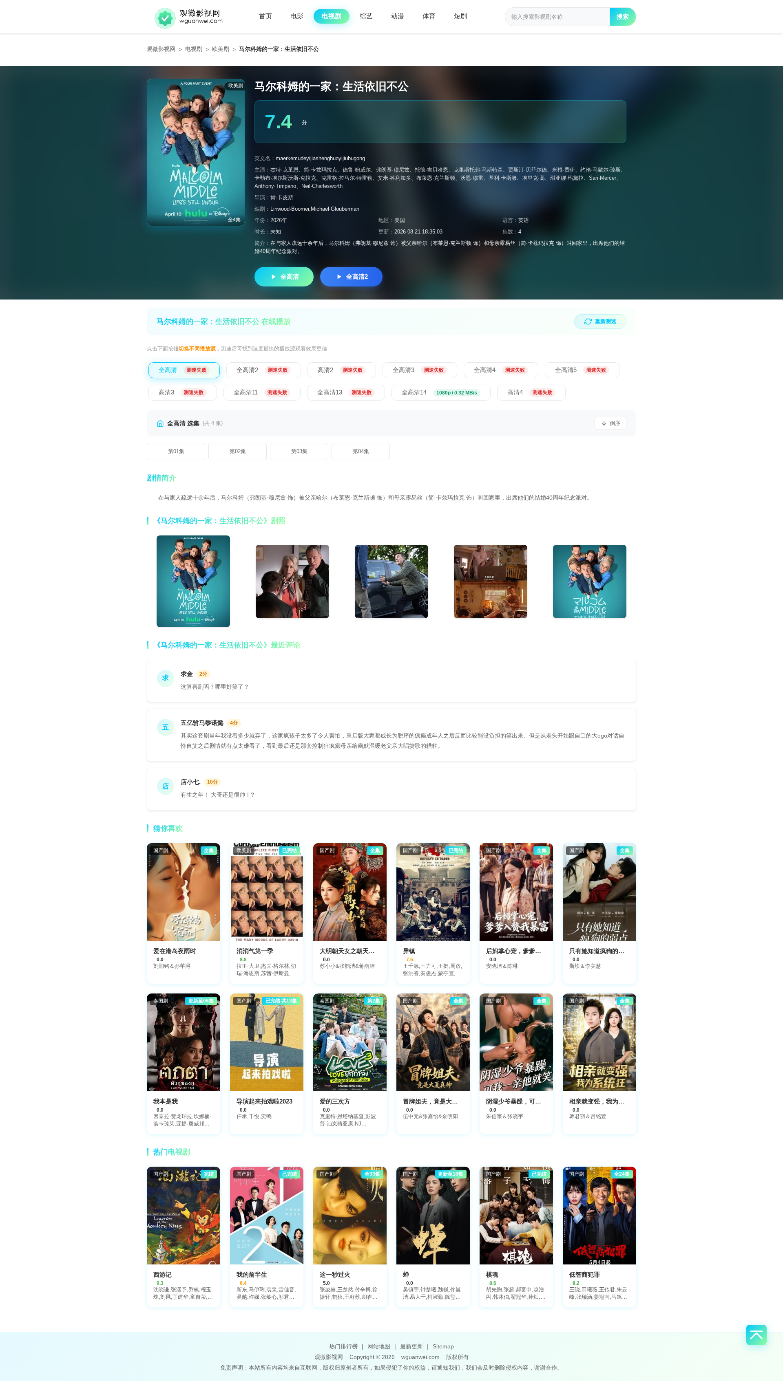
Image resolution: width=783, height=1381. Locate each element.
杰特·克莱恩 (284, 170)
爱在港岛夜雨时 (174, 950)
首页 (265, 16)
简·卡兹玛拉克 (320, 170)
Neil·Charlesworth (322, 186)
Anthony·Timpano (275, 186)
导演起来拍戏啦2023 (264, 1101)
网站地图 (378, 1346)
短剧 (460, 16)
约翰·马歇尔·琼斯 (600, 170)
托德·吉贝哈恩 (431, 170)
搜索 (623, 16)
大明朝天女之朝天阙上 (350, 950)
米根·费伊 (563, 170)
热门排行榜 (343, 1346)
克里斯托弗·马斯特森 (478, 170)
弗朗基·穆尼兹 (392, 170)
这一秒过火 (335, 1274)
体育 (429, 16)
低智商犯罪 (584, 1274)
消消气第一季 (255, 950)
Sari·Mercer (602, 178)
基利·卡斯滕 (503, 178)
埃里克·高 (533, 178)
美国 (399, 220)
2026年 (278, 220)
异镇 (409, 950)
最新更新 (411, 1346)
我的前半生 (252, 1274)
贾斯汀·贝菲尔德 (527, 170)
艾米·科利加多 (394, 178)
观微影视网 (161, 49)
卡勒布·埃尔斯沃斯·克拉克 (285, 178)
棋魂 (492, 1274)
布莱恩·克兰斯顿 (435, 178)
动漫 (397, 16)
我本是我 (165, 1101)
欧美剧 (220, 49)
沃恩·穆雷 (471, 178)
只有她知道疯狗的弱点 (599, 950)
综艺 (366, 16)
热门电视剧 (171, 1152)
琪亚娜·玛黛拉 (567, 178)
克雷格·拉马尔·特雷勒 (346, 178)
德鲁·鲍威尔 (357, 170)
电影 (296, 16)
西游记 (162, 1274)
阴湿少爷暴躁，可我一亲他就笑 (529, 1101)
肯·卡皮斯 (281, 197)
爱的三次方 (335, 1101)
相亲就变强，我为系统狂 (603, 1101)
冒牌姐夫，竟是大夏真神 (436, 1101)
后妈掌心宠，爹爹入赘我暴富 (526, 950)
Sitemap (443, 1346)
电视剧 (331, 16)
